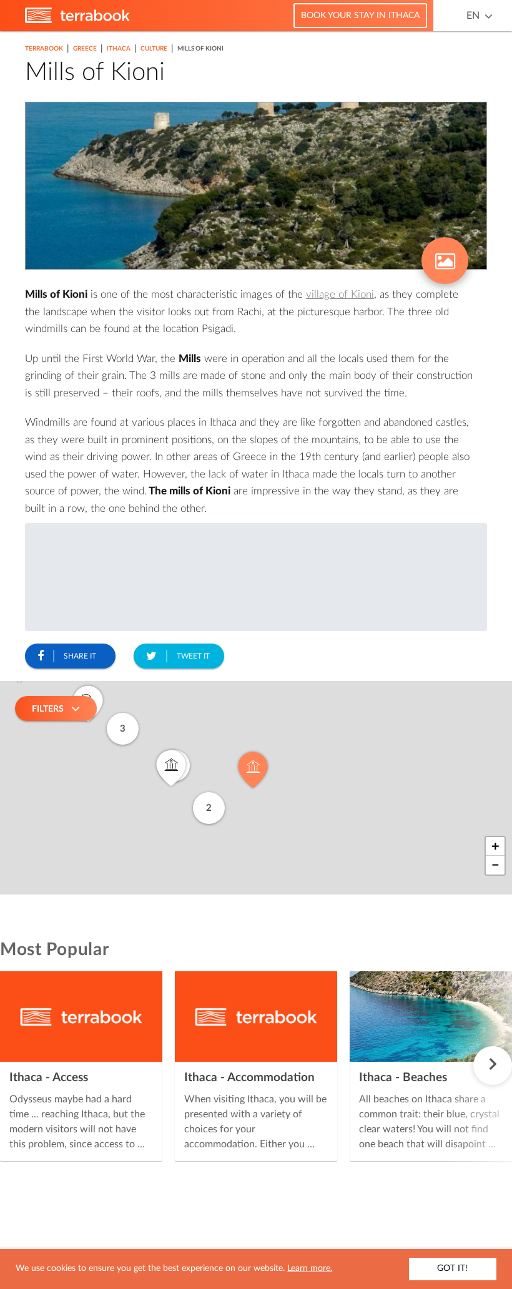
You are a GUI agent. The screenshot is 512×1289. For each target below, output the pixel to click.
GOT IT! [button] (452, 1268)
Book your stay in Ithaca (360, 15)
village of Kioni (340, 294)
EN (473, 16)
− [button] (495, 865)
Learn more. (309, 1268)
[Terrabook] (77, 20)
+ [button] (495, 846)
